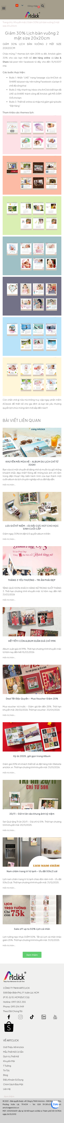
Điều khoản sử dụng (13, 1079)
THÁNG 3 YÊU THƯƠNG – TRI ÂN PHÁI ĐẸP (32, 580)
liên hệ (7, 1089)
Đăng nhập (33, 6)
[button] (3, 8)
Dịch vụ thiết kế (11, 1056)
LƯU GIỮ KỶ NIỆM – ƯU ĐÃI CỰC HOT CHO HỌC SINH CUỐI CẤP (32, 527)
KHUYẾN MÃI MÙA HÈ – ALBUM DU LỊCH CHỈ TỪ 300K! (32, 463)
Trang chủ (7, 22)
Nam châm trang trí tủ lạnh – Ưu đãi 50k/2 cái (32, 871)
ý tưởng (7, 1065)
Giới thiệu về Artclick (13, 1047)
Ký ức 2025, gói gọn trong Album (32, 756)
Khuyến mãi (20, 22)
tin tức (6, 1070)
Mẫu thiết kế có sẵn (13, 1051)
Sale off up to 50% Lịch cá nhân (32, 928)
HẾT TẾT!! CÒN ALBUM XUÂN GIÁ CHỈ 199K (32, 640)
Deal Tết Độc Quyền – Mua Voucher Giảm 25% (32, 698)
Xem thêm (9, 1096)
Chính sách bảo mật (13, 1084)
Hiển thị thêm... (9, 485)
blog (5, 1075)
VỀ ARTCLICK (11, 1040)
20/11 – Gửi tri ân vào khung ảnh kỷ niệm (32, 813)
